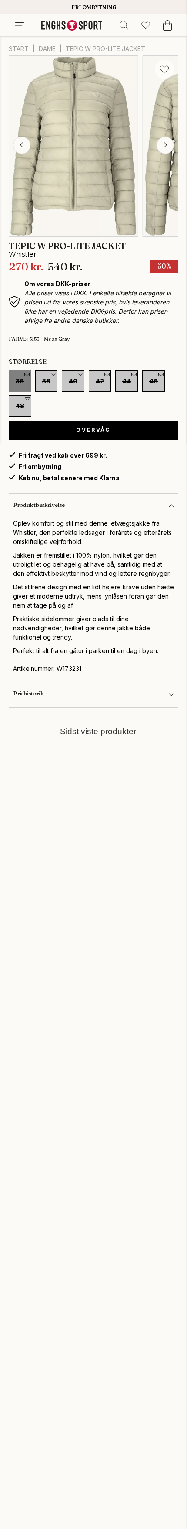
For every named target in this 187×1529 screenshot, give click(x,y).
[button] (21, 145)
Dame (47, 48)
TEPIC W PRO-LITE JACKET (105, 48)
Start (19, 48)
